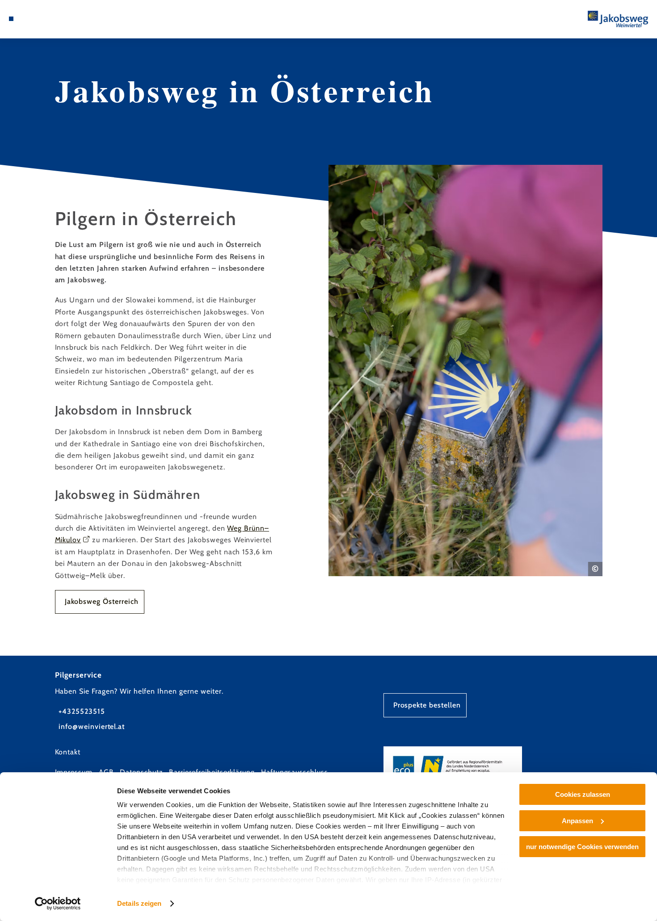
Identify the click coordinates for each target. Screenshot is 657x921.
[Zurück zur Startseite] (618, 19)
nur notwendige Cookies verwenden (582, 846)
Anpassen (577, 821)
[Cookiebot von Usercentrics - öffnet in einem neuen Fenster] (58, 903)
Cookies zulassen (582, 794)
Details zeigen (139, 903)
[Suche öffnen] (32, 19)
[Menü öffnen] (11, 19)
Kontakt (68, 752)
